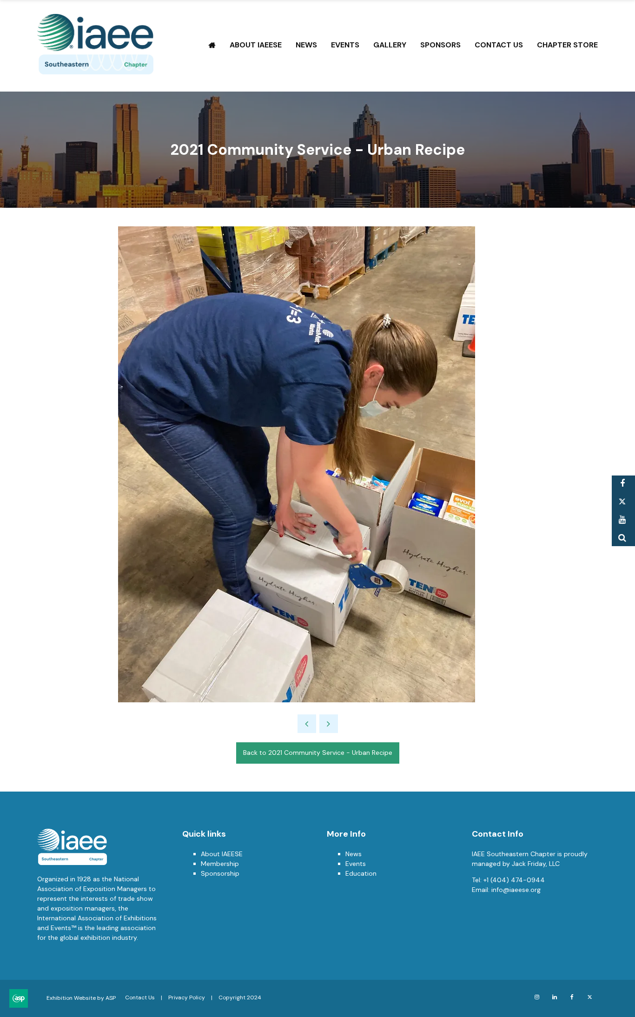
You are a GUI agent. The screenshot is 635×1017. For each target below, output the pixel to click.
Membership (220, 863)
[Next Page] (328, 723)
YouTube (622, 520)
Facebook (622, 483)
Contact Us (499, 45)
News (306, 45)
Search (622, 538)
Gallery (389, 45)
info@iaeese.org (516, 889)
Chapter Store (567, 45)
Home (212, 45)
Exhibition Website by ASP (81, 998)
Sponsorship (220, 873)
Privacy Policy (186, 997)
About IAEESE (256, 45)
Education (361, 873)
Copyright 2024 (239, 997)
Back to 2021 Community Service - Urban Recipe (317, 752)
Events (345, 45)
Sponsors (440, 45)
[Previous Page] (307, 723)
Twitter (622, 502)
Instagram (537, 997)
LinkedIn (554, 997)
